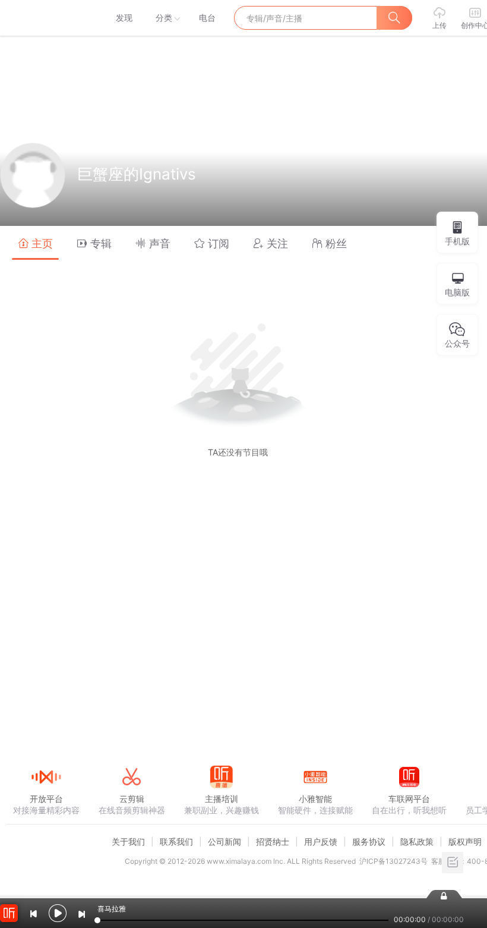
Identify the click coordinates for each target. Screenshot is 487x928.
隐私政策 (417, 841)
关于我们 (128, 841)
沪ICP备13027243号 (393, 861)
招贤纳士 (272, 841)
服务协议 (368, 841)
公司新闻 (224, 841)
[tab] (35, 243)
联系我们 (176, 841)
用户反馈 (320, 841)
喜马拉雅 (45, 18)
